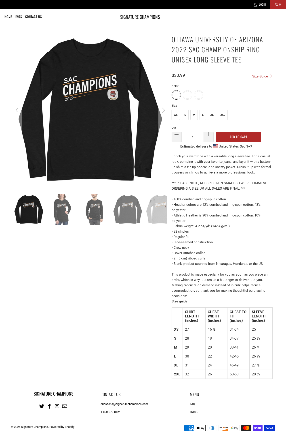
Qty (174, 127)
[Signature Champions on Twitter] (41, 406)
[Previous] (17, 110)
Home (8, 16)
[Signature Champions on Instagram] (57, 406)
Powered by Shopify (61, 426)
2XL (222, 114)
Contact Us (33, 16)
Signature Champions (34, 426)
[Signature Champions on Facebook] (49, 406)
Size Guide (260, 76)
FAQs (18, 16)
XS (176, 114)
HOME (194, 411)
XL (212, 114)
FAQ (192, 404)
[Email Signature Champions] (65, 406)
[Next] (162, 110)
